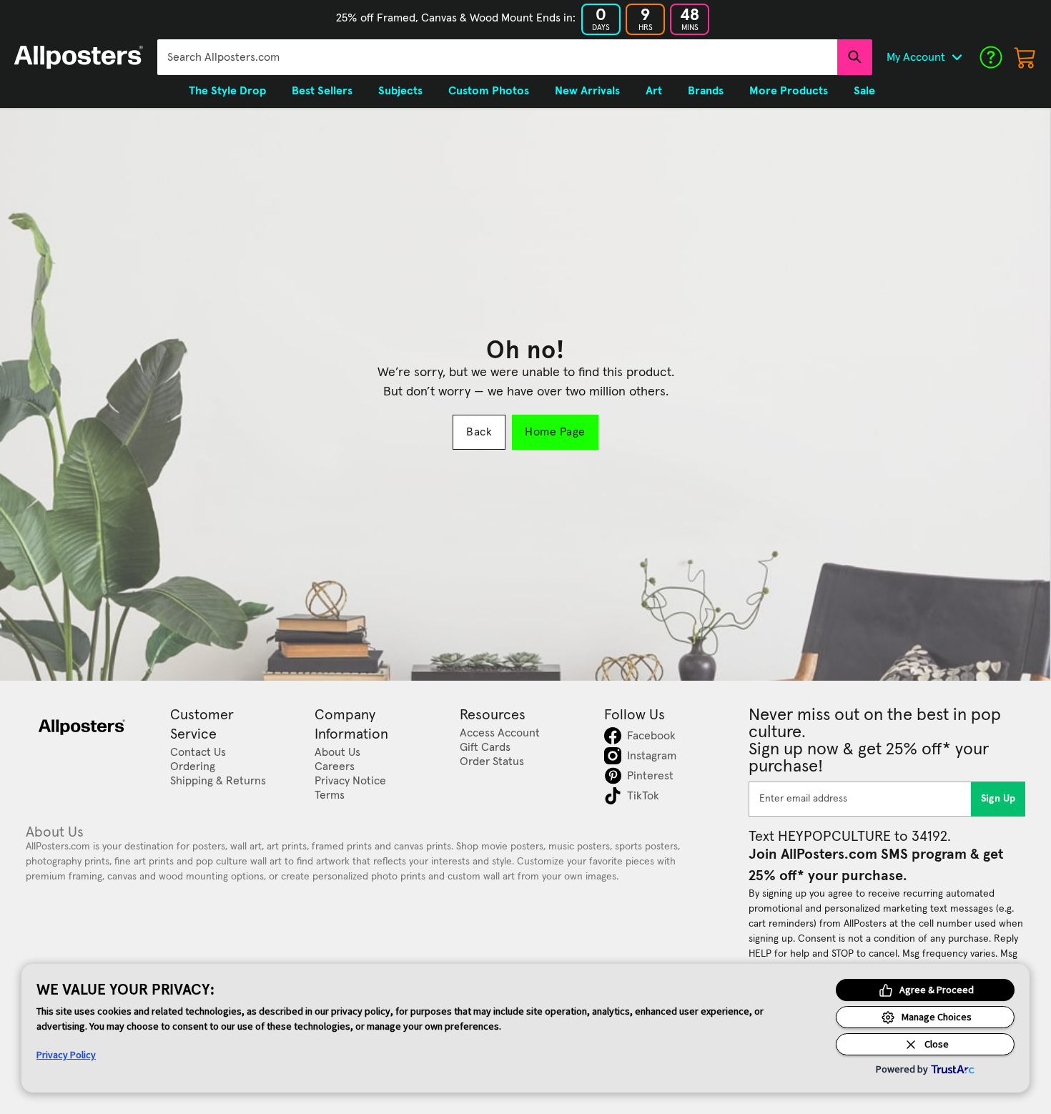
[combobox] (497, 57)
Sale (864, 91)
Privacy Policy (66, 1054)
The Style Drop (227, 91)
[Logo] (78, 57)
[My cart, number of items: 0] (1025, 57)
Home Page (555, 432)
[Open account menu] (956, 57)
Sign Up (998, 799)
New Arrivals (587, 91)
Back (479, 432)
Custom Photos (488, 91)
